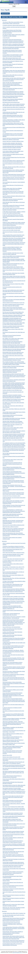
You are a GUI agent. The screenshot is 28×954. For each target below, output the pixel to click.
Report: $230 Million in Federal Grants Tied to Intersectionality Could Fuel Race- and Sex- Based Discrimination (13, 821)
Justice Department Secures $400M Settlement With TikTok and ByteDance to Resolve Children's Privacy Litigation (13, 715)
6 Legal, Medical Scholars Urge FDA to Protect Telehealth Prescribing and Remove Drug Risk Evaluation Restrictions (12, 31)
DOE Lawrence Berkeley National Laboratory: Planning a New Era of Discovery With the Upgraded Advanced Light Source (14, 668)
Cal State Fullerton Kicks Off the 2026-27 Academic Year (14, 107)
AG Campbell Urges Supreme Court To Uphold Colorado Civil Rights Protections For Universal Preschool (12, 52)
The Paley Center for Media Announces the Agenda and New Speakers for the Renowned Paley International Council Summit (14, 450)
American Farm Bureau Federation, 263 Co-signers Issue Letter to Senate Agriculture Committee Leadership (13, 556)
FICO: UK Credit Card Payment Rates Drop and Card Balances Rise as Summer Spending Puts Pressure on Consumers (14, 679)
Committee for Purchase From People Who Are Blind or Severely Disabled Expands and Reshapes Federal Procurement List (14, 639)
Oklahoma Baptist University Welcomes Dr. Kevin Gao (13, 302)
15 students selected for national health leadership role (14, 25)
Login (14, 6)
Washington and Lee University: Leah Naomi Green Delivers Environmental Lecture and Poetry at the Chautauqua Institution (13, 522)
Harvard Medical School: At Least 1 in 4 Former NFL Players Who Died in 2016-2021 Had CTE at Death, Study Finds (13, 193)
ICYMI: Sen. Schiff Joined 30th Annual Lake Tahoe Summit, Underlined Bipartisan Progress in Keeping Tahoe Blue (13, 216)
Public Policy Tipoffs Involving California (12, 17)
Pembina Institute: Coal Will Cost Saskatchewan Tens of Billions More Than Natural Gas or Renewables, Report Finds (14, 793)
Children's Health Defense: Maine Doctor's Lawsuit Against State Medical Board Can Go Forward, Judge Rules (13, 124)
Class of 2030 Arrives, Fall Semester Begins (11, 627)
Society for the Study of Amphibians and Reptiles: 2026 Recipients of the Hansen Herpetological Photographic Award (14, 845)
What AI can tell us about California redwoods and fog (13, 525)
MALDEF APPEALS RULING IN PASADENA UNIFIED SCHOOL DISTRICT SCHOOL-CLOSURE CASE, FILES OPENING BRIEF (14, 260)
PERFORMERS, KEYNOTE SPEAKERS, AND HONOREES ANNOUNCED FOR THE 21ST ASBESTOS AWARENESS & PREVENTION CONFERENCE (14, 320)
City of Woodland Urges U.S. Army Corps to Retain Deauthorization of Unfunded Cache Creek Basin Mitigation (13, 135)
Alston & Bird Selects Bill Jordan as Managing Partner (13, 552)
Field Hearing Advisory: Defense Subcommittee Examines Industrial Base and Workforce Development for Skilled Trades (14, 683)
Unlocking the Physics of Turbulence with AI (11, 495)
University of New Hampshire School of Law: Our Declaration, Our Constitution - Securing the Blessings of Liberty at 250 (14, 486)
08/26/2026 (4, 20)
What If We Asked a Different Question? (10, 526)
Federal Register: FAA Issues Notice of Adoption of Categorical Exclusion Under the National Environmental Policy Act (13, 933)
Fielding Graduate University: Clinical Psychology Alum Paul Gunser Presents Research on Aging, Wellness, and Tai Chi (14, 179)
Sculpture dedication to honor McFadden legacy (12, 390)
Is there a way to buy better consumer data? (11, 230)
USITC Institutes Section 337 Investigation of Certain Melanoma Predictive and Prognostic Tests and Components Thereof (13, 502)
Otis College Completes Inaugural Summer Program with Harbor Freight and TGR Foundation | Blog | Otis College (13, 773)
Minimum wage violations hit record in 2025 (11, 757)
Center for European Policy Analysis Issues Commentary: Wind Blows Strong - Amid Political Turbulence (12, 924)
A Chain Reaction (6, 37)
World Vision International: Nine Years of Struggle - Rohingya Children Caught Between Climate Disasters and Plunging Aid (14, 534)
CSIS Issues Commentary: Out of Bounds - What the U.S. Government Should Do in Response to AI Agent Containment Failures (13, 652)
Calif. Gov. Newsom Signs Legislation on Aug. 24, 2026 (14, 596)
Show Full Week (5, 13)
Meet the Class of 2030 (7, 755)
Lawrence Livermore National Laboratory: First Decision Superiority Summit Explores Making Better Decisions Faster (14, 244)
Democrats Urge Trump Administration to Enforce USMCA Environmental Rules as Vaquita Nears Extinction (12, 664)
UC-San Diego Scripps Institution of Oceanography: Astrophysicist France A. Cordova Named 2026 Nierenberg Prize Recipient (13, 873)
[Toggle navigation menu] (26, 2)
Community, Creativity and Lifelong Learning (12, 149)
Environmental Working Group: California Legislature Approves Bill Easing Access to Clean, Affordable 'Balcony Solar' (13, 171)
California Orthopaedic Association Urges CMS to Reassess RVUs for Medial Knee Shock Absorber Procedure (13, 117)
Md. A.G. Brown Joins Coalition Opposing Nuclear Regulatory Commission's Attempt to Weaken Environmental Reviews (13, 747)
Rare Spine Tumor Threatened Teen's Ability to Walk (13, 806)
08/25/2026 (4, 541)
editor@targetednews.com (17, 952)
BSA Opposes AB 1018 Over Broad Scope (11, 102)
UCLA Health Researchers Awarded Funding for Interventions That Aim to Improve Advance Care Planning (12, 464)
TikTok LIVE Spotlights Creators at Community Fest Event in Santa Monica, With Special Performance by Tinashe (13, 856)
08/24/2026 (4, 911)
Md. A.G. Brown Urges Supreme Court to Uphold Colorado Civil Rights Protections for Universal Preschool (12, 752)
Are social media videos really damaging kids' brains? (13, 558)
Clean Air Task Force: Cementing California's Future (13, 141)
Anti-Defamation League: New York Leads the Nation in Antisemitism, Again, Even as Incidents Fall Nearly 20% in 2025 (14, 72)
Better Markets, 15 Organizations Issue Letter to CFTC (13, 566)
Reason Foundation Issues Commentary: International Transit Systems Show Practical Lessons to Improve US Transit (14, 810)
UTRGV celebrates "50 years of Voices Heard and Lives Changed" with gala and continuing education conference (14, 506)
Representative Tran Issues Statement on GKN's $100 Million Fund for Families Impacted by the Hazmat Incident (13, 828)
